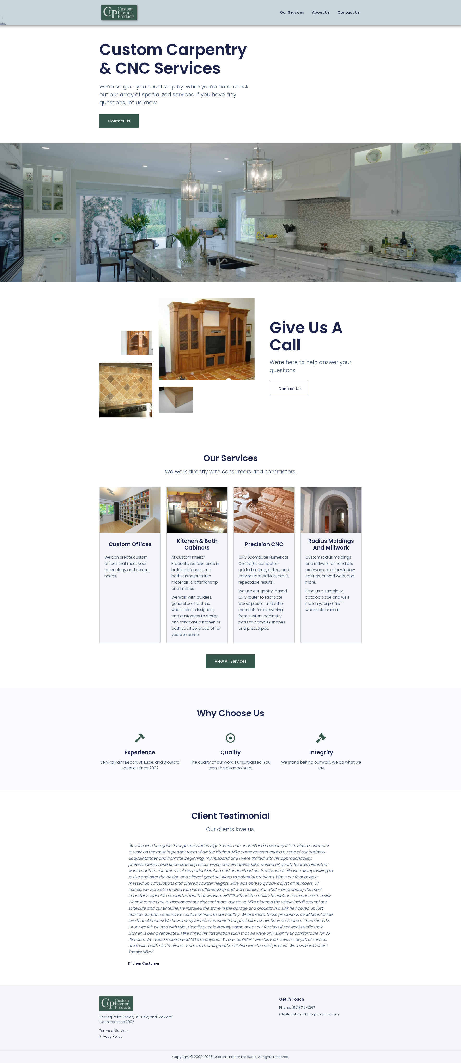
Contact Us (348, 12)
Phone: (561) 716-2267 (297, 1007)
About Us (321, 12)
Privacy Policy (110, 1036)
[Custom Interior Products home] (119, 12)
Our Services (292, 12)
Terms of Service (113, 1030)
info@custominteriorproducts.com (309, 1014)
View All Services (231, 661)
